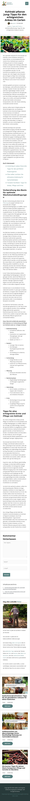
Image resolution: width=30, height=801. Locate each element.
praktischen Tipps (9, 651)
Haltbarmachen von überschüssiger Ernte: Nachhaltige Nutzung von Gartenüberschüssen (12, 734)
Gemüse (15, 653)
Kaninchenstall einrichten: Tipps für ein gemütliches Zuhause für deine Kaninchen (14, 697)
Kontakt (25, 794)
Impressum (5, 794)
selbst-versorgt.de (16, 643)
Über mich (15, 796)
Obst (10, 653)
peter (3, 702)
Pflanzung (5, 203)
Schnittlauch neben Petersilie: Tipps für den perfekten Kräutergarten (17, 168)
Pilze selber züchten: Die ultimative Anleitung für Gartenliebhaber (15, 177)
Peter (19, 602)
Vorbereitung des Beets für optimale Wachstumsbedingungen (14, 588)
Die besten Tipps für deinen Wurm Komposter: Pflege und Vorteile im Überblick (13, 768)
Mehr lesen (7, 706)
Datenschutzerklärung (15, 794)
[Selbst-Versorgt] (7, 3)
